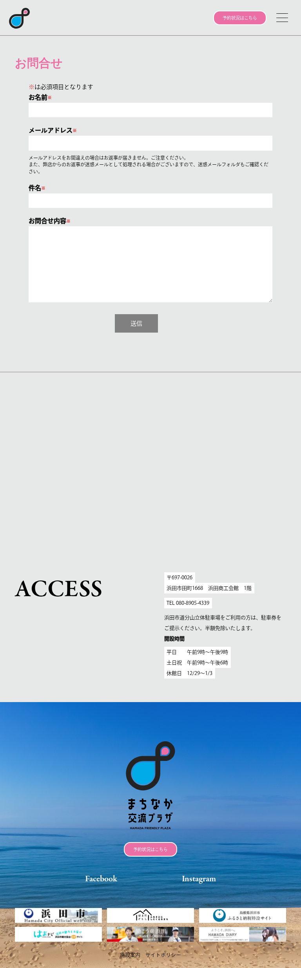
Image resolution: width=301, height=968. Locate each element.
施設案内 (130, 954)
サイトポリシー (163, 954)
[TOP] (24, 18)
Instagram (199, 879)
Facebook (101, 879)
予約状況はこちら (240, 18)
